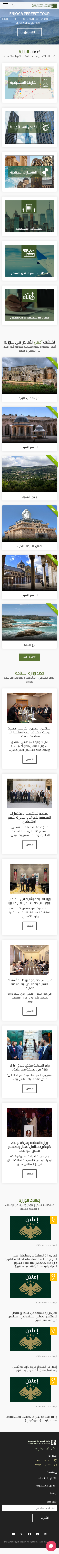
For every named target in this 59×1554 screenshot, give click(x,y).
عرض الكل (28, 657)
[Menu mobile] (5, 5)
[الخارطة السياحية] (29, 82)
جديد (29, 673)
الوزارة (29, 1200)
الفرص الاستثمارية (46, 1485)
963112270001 (43, 1460)
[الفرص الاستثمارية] (29, 127)
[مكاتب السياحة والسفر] (29, 260)
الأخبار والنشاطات (47, 1478)
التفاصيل (29, 32)
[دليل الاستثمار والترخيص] (29, 304)
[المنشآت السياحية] (29, 216)
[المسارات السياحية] (29, 171)
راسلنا (53, 1492)
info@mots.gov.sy (42, 1464)
